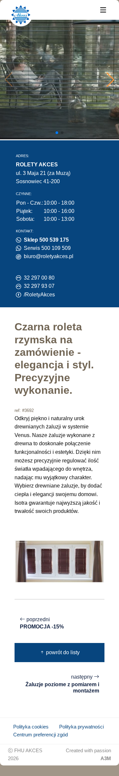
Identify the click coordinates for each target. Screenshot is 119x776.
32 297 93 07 (39, 286)
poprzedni (42, 623)
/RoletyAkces (39, 294)
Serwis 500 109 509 (47, 248)
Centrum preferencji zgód (40, 734)
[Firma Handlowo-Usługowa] (20, 14)
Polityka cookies (31, 726)
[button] (110, 79)
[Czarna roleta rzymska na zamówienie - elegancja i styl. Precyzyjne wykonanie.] (59, 561)
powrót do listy (62, 652)
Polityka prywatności (81, 726)
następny (62, 683)
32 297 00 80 (39, 278)
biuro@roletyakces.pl (48, 256)
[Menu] (103, 9)
